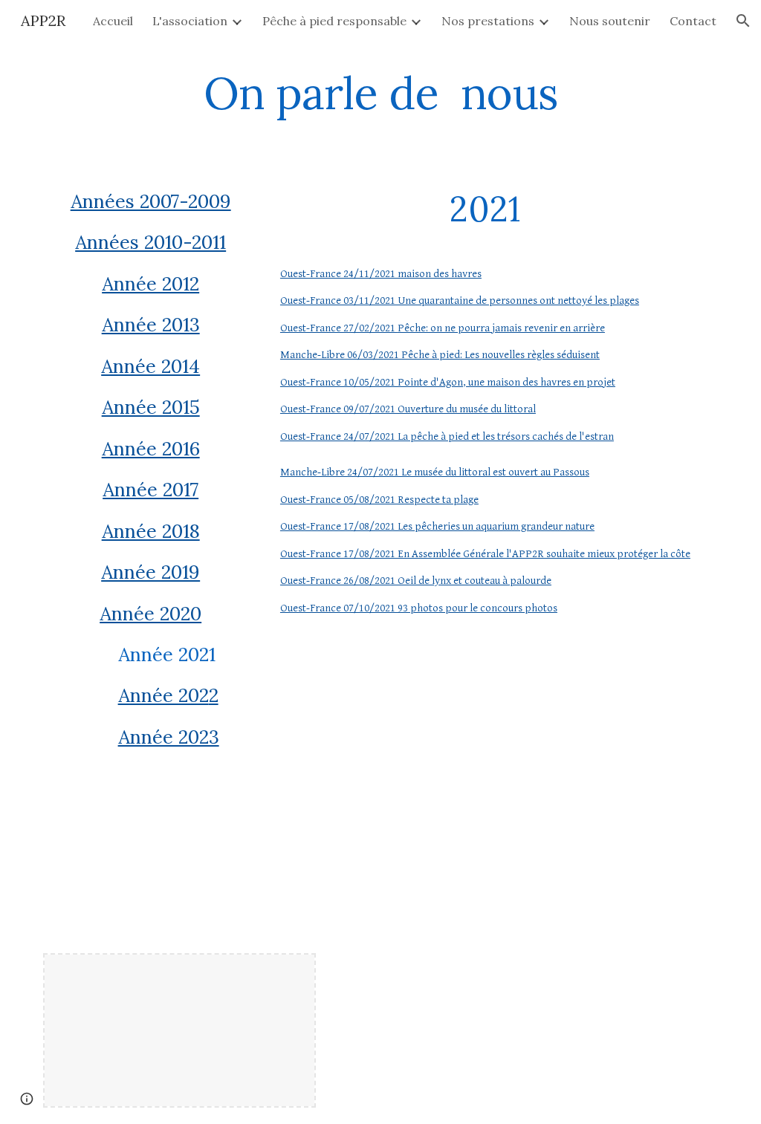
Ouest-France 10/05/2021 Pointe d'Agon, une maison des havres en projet (447, 382)
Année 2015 (151, 407)
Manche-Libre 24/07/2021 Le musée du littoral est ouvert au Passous (434, 472)
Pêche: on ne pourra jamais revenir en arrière (501, 328)
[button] (743, 21)
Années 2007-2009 (151, 201)
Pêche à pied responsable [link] (334, 20)
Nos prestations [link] (487, 20)
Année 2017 (150, 489)
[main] (380, 92)
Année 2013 (151, 325)
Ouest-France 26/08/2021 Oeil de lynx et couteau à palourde (415, 580)
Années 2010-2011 (150, 242)
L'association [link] (189, 20)
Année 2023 (168, 737)
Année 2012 (150, 284)
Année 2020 (150, 614)
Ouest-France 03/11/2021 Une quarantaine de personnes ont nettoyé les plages (459, 300)
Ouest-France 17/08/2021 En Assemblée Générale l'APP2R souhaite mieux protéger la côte (485, 554)
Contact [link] (693, 20)
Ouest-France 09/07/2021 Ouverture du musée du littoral (408, 409)
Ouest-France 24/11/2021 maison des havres (381, 273)
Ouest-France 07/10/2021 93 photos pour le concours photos (418, 608)
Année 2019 (150, 572)
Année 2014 (150, 366)
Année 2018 (151, 531)
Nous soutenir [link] (609, 20)
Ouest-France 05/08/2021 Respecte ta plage (379, 499)
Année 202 (163, 695)
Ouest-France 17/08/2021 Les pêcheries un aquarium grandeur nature (437, 526)
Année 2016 (151, 449)
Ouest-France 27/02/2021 (339, 328)
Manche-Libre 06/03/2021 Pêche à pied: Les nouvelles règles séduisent (440, 354)
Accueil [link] (113, 20)
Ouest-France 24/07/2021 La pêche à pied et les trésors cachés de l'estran (447, 436)
